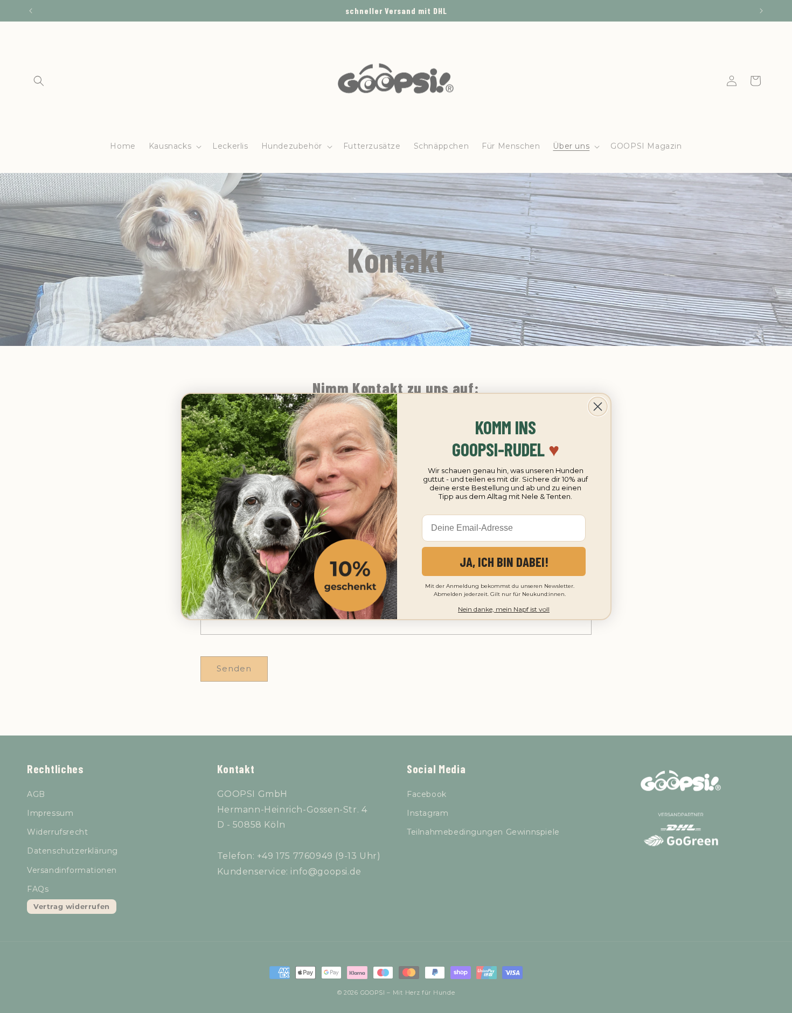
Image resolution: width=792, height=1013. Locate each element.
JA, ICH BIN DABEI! (504, 561)
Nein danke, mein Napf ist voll (504, 609)
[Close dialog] (597, 406)
